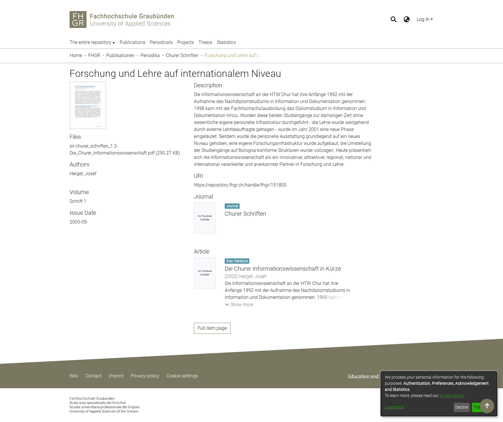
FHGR (94, 55)
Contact (94, 376)
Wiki (74, 376)
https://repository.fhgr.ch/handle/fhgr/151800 (240, 185)
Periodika (150, 55)
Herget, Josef (83, 173)
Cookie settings (182, 376)
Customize (394, 407)
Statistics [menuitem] (226, 42)
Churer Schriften (182, 55)
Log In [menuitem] (423, 19)
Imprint (116, 376)
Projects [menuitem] (185, 42)
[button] (239, 304)
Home (76, 55)
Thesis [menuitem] (205, 42)
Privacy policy (145, 376)
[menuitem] (406, 19)
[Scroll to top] (487, 406)
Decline (461, 407)
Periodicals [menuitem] (161, 42)
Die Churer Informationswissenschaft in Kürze (283, 268)
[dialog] (439, 393)
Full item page (212, 328)
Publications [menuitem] (132, 42)
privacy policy (452, 395)
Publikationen (120, 55)
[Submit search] (393, 19)
